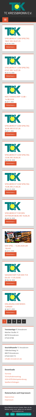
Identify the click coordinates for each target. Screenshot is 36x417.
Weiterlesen (10, 47)
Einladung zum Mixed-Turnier (15, 305)
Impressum (9, 400)
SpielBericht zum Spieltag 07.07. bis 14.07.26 (17, 69)
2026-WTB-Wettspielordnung (15, 379)
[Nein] (34, 411)
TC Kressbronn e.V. (18, 13)
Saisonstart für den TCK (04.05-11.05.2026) (16, 276)
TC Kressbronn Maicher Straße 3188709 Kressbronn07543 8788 (16, 333)
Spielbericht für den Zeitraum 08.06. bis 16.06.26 (17, 214)
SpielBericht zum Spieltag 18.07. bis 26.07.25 (17, 40)
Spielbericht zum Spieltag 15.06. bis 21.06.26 (17, 185)
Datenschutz (9, 397)
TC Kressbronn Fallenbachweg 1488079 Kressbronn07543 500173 (16, 353)
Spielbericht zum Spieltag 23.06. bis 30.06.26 (17, 156)
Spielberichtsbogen (12, 382)
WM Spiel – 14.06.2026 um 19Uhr (16, 247)
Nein (12, 414)
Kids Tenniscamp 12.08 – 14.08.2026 (16, 98)
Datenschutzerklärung (24, 414)
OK (7, 414)
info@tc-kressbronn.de (13, 359)
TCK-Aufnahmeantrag (13, 376)
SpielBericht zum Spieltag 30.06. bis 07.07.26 (17, 127)
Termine (8, 374)
